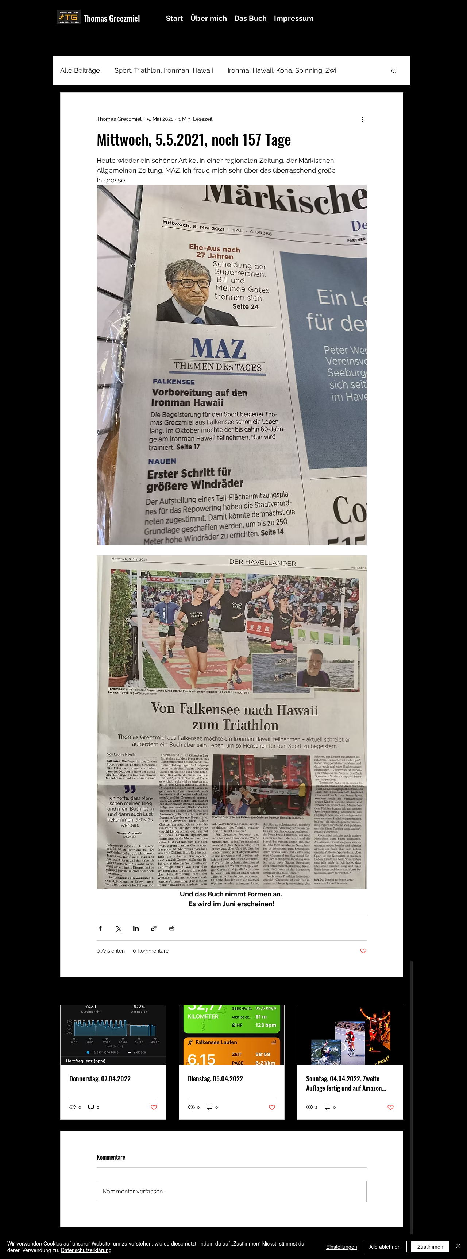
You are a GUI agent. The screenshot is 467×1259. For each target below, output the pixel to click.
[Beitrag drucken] (171, 928)
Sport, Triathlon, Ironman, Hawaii (164, 70)
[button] (393, 70)
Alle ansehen (388, 992)
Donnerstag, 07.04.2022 (100, 1078)
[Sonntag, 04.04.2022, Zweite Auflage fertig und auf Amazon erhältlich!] (350, 1035)
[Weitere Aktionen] (362, 119)
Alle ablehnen (385, 1246)
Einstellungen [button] (341, 1246)
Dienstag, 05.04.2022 (215, 1078)
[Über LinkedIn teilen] (135, 928)
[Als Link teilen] (153, 928)
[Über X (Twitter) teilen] (118, 928)
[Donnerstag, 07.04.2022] (113, 1035)
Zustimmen (430, 1246)
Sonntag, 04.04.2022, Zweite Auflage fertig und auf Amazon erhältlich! (344, 1083)
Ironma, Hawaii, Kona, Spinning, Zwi (282, 70)
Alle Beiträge (80, 70)
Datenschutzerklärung (86, 1250)
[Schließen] (458, 1246)
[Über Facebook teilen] (100, 928)
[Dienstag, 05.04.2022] (232, 1035)
